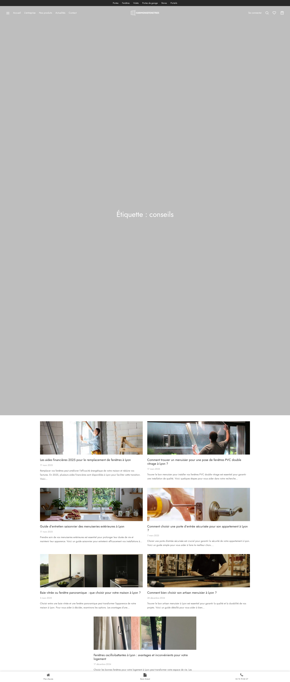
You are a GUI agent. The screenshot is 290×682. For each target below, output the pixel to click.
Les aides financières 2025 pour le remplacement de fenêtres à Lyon (85, 460)
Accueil (17, 13)
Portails (174, 3)
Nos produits (45, 13)
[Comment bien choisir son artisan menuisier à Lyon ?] (198, 570)
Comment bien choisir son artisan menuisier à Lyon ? (182, 592)
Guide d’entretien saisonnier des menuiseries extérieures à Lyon (82, 526)
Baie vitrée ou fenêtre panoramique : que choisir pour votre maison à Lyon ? (90, 592)
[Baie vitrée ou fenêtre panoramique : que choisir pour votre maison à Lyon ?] (91, 570)
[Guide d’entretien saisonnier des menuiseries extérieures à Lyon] (91, 504)
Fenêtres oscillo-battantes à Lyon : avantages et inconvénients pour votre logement (141, 657)
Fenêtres (126, 3)
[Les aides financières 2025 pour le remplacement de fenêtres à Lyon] (91, 438)
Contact (73, 13)
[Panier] (282, 13)
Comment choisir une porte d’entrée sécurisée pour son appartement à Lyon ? (197, 528)
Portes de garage (150, 3)
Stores (164, 3)
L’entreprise (29, 13)
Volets (136, 3)
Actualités (60, 13)
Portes (115, 3)
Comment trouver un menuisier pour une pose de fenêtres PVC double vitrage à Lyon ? (194, 462)
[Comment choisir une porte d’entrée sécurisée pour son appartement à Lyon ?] (198, 504)
